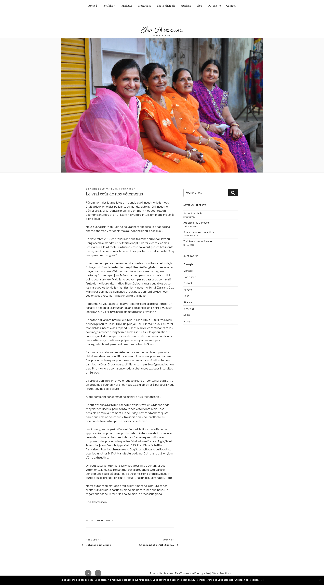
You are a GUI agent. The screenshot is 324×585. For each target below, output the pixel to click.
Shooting (188, 308)
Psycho (187, 289)
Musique (186, 5)
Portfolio (108, 5)
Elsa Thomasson (123, 189)
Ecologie (97, 520)
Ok (262, 579)
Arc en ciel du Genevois (196, 222)
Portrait (187, 283)
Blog (199, 5)
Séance (187, 302)
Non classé (189, 277)
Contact (231, 5)
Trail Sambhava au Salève (197, 241)
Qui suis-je (214, 5)
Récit (186, 295)
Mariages (127, 5)
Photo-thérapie (166, 5)
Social (110, 520)
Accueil (92, 5)
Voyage (187, 321)
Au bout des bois (192, 213)
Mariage (188, 270)
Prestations (144, 5)
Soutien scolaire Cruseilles (198, 232)
